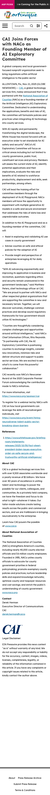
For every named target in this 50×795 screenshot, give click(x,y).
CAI (21, 88)
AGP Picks (7, 4)
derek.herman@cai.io (13, 614)
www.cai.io (11, 526)
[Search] (31, 26)
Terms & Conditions (25, 790)
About (12, 778)
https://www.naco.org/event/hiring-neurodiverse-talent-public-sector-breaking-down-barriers (21, 421)
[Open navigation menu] (5, 26)
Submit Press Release (25, 784)
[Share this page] (46, 26)
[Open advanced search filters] (38, 26)
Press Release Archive (29, 778)
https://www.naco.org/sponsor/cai (20, 396)
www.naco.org (10, 592)
